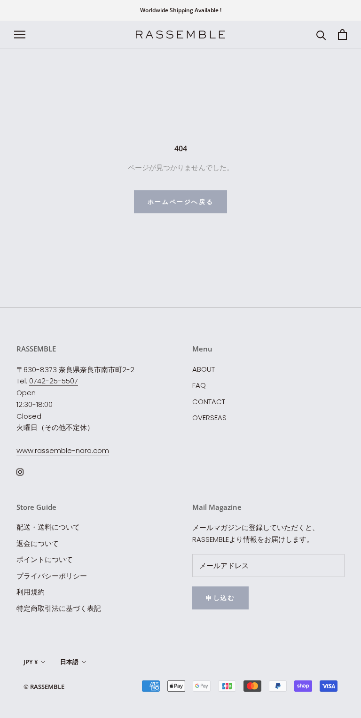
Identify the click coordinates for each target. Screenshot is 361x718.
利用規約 (30, 592)
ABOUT (203, 369)
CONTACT (208, 401)
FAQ (199, 385)
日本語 (69, 661)
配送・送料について (48, 527)
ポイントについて (44, 559)
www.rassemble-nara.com (62, 450)
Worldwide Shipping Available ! (180, 10)
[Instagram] (20, 472)
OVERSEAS (209, 417)
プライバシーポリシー (51, 576)
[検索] (321, 34)
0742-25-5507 (53, 381)
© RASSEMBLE (44, 686)
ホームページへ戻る (180, 201)
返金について (37, 543)
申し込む (220, 597)
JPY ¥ (31, 661)
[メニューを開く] (19, 35)
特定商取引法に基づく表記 (58, 608)
